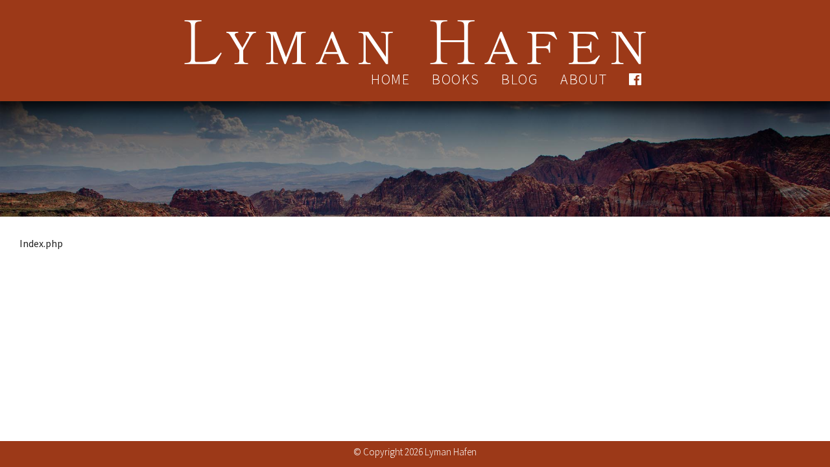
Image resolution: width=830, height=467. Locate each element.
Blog (520, 79)
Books (456, 79)
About (584, 79)
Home (390, 79)
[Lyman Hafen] (415, 34)
